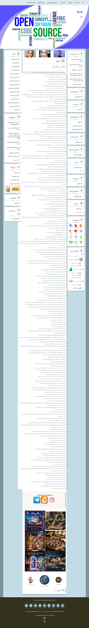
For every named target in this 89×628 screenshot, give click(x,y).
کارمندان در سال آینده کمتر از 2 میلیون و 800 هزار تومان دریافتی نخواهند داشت (47, 350)
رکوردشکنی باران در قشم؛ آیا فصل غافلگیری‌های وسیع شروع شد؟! (50, 449)
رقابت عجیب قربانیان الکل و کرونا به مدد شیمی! (55, 75)
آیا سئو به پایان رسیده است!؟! (14, 129)
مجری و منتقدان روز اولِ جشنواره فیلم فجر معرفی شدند (53, 309)
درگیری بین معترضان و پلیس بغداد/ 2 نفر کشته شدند (53, 372)
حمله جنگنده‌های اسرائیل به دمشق (57, 206)
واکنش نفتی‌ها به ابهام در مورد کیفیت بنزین (56, 479)
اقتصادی (52, 72)
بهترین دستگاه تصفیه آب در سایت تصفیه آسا (13, 123)
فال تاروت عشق (15, 99)
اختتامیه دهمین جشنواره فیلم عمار (58, 429)
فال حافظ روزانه (15, 176)
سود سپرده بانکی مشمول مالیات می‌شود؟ (56, 274)
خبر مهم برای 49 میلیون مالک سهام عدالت (56, 232)
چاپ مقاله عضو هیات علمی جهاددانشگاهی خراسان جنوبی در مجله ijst (50, 131)
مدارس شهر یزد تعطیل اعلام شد (58, 162)
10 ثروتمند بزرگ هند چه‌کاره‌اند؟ (58, 440)
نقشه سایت (37, 615)
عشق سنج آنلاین (78, 196)
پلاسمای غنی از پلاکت (14, 152)
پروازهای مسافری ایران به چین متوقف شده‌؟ (56, 197)
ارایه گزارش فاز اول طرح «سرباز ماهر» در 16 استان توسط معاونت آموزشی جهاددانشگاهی (45, 302)
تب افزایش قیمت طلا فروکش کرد (58, 446)
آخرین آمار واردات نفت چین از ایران (58, 320)
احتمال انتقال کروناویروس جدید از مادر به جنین (55, 287)
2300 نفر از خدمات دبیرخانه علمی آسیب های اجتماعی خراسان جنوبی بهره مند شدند (46, 263)
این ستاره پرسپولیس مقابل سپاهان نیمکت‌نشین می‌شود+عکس (51, 169)
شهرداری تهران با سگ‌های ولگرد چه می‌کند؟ (55, 210)
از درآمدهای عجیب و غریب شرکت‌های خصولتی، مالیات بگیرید (52, 282)
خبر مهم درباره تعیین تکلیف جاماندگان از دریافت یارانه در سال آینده (50, 110)
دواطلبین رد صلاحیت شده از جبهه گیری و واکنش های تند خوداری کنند (50, 389)
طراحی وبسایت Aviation (13, 156)
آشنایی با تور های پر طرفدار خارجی (13, 143)
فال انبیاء (80, 109)
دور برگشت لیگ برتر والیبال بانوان (58, 265)
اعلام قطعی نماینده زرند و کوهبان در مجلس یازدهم (54, 171)
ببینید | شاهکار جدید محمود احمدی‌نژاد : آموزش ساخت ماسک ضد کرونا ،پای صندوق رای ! (45, 186)
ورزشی (56, 72)
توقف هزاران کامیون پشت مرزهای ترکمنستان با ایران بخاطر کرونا (51, 151)
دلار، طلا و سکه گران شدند (59, 234)
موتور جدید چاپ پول (61, 230)
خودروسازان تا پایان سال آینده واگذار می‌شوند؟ (55, 444)
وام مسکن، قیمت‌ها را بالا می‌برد (58, 322)
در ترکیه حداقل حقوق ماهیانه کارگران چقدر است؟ (54, 455)
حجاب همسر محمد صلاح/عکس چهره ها (56, 477)
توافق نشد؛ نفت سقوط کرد (59, 103)
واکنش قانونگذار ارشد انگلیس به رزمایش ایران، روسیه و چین (51, 457)
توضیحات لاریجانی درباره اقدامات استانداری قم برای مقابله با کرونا (50, 164)
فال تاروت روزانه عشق (13, 102)
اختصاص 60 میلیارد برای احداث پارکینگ (56, 258)
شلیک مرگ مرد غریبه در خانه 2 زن (58, 451)
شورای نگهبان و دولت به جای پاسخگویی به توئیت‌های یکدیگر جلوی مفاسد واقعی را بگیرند (45, 304)
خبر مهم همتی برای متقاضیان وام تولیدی (56, 357)
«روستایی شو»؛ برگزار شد (60, 464)
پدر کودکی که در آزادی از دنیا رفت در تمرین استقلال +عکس (52, 376)
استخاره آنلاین (41, 2)
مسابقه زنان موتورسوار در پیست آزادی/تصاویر (55, 204)
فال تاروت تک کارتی (14, 73)
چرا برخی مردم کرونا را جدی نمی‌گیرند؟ (57, 77)
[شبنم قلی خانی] (30, 54)
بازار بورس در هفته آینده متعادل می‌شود (56, 442)
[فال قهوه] (55, 541)
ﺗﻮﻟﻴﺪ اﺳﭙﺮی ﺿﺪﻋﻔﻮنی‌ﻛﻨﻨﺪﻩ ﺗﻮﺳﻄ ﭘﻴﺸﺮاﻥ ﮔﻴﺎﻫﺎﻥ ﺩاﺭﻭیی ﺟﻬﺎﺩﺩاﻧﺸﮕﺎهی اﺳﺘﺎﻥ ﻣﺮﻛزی (46, 90)
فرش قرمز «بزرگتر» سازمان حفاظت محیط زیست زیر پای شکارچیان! (50, 407)
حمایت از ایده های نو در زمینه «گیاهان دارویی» (55, 344)
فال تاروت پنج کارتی (14, 84)
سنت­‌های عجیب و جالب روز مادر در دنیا (57, 228)
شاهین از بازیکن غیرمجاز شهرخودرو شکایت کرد (54, 392)
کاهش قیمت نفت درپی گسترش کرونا (57, 191)
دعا (81, 171)
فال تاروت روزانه (15, 59)
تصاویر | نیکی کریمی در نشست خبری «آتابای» (55, 271)
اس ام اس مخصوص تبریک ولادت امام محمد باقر (76, 80)
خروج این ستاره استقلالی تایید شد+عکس (56, 88)
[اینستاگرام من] (49, 606)
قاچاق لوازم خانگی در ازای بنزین (58, 488)
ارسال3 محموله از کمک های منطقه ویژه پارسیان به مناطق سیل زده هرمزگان (48, 387)
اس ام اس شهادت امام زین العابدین (76, 65)
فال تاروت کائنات (15, 70)
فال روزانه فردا (15, 218)
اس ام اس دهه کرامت (77, 70)
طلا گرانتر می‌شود (62, 193)
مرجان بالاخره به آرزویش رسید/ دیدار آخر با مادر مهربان (53, 379)
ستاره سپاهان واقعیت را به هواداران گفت (56, 125)
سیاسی (60, 72)
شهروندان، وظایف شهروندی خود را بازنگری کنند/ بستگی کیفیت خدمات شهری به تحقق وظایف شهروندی (42, 94)
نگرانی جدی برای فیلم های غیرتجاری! (57, 420)
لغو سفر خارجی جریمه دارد (59, 149)
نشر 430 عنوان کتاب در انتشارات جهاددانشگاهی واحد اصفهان (51, 300)
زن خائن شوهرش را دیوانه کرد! (58, 326)
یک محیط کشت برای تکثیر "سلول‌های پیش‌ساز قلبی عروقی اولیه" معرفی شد (48, 466)
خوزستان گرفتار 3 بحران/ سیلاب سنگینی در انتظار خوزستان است (51, 145)
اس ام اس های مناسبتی (52, 2)
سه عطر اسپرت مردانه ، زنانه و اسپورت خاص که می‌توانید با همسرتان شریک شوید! (13, 136)
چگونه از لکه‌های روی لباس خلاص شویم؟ (56, 166)
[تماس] (44, 606)
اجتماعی (47, 72)
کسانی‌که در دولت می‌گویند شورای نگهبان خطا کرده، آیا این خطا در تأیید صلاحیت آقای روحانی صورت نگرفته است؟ (43, 347)
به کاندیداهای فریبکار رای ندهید (58, 267)
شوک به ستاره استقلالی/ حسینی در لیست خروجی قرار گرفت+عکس (50, 381)
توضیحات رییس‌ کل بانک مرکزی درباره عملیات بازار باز (53, 278)
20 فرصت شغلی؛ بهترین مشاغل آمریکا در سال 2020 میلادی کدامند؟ (50, 396)
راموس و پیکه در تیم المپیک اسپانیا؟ (57, 99)
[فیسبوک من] (53, 606)
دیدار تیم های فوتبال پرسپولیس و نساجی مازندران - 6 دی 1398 (51, 473)
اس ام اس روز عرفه (77, 84)
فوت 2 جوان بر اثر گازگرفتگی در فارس (57, 285)
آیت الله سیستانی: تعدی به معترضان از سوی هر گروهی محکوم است (50, 252)
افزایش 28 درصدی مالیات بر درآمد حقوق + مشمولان (54, 486)
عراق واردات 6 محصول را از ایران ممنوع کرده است (54, 359)
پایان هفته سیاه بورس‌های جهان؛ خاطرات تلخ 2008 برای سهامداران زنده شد (48, 118)
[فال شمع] (35, 541)
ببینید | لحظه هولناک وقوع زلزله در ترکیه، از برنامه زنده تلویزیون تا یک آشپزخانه (47, 352)
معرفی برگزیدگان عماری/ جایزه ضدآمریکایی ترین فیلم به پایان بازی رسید (49, 431)
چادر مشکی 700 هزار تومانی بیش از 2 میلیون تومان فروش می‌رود (51, 317)
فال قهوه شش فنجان (77, 129)
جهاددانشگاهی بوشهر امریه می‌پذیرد (57, 175)
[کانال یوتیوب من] (31, 606)
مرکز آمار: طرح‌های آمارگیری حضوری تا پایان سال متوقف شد (52, 107)
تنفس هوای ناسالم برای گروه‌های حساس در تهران (54, 116)
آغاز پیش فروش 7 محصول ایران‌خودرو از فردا (55, 236)
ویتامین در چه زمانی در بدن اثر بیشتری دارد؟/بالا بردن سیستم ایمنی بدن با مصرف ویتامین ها (44, 134)
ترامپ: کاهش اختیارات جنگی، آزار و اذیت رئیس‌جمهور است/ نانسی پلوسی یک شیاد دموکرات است (43, 414)
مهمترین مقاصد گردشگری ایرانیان (13, 148)
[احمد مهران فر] (59, 54)
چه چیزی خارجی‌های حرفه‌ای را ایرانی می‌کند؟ (55, 475)
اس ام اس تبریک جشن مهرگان (77, 60)
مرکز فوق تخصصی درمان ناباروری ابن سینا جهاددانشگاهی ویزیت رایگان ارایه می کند (46, 260)
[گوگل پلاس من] (35, 606)
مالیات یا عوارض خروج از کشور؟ (58, 365)
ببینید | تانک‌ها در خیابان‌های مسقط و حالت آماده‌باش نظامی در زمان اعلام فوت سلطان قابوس (45, 433)
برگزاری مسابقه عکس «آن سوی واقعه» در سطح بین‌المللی (53, 341)
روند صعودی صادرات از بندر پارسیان (57, 313)
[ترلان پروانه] (44, 54)
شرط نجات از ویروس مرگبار (59, 142)
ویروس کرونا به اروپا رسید (59, 333)
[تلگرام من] (58, 606)
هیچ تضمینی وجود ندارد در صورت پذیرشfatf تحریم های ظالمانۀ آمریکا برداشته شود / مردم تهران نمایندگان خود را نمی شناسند (43, 469)
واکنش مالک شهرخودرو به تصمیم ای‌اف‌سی (56, 394)
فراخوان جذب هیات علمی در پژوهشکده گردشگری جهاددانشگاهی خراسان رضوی (47, 422)
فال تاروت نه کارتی (14, 91)
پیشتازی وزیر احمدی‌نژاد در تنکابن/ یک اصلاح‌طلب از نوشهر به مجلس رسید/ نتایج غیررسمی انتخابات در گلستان (42, 183)
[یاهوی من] (62, 606)
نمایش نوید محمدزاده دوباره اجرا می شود (56, 462)
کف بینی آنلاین (78, 142)
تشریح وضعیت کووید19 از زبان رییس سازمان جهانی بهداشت (52, 199)
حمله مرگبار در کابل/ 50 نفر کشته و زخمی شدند (55, 81)
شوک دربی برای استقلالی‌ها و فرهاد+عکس (56, 296)
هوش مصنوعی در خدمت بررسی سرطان (56, 385)
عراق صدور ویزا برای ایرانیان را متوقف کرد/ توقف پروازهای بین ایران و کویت (48, 195)
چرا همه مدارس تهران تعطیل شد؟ (58, 201)
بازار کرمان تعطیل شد (61, 112)
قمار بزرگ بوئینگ (61, 416)
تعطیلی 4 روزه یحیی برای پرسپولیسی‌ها (57, 79)
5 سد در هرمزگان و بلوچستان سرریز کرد (56, 400)
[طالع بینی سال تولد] (75, 273)
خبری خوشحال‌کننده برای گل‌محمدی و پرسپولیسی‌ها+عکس (52, 335)
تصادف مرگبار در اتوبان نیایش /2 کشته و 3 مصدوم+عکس (52, 328)
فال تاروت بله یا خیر (14, 106)
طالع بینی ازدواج (78, 154)
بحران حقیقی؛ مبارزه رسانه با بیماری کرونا (56, 127)
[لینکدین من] (26, 606)
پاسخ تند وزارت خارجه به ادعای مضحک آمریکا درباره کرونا (52, 138)
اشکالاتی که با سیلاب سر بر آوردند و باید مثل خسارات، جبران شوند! (50, 368)
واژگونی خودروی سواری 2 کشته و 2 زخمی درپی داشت (53, 453)
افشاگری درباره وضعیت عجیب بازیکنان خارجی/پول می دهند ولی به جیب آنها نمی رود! (46, 225)
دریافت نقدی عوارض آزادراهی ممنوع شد (56, 105)
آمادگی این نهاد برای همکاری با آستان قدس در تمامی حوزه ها (52, 215)
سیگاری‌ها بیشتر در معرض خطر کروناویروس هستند (54, 114)
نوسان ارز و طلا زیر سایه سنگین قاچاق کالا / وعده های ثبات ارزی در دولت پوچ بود (47, 306)
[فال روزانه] (35, 521)
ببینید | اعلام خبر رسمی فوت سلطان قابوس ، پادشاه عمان (53, 435)
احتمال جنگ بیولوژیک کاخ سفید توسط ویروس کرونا (54, 123)
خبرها (80, 11)
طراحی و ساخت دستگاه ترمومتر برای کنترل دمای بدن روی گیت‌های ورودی (49, 92)
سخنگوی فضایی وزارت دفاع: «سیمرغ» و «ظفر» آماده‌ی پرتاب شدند (50, 276)
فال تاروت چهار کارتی (14, 81)
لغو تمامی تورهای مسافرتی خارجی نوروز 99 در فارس (54, 398)
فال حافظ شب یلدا (15, 180)
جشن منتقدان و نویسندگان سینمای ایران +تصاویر (54, 293)
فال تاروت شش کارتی (14, 88)
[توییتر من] (40, 606)
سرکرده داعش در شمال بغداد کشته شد (56, 374)
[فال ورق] (35, 561)
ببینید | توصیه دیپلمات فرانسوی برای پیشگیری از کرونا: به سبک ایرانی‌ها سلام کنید (47, 140)
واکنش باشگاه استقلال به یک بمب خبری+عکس (55, 256)
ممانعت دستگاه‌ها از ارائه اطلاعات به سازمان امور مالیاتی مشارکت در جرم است (48, 315)
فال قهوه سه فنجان (77, 125)
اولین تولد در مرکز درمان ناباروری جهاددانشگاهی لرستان (53, 383)
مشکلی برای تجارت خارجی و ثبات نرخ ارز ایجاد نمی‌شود (53, 188)
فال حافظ (77, 2)
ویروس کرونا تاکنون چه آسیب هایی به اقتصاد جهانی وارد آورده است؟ (50, 363)
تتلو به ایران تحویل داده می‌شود (58, 324)
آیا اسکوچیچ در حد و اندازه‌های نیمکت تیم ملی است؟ (54, 269)
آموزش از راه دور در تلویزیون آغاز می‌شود (56, 153)
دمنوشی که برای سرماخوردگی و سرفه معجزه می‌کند (54, 86)
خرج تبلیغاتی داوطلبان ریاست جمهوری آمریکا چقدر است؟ (53, 254)
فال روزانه (62, 2)
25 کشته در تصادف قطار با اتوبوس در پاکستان (55, 120)
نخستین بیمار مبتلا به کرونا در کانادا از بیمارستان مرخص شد (52, 291)
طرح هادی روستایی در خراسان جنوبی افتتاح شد (55, 484)
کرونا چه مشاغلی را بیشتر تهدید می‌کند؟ (56, 147)
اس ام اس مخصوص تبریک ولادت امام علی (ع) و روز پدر (76, 74)
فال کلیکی (79, 183)
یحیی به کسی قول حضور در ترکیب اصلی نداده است (54, 355)
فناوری (43, 72)
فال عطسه (16, 203)
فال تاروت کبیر (15, 62)
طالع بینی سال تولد (77, 288)
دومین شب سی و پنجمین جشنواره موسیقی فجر (55, 223)
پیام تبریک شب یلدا (14, 183)
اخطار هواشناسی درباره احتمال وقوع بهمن (56, 247)
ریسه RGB (79, 209)
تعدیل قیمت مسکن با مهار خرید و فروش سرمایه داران (53, 136)
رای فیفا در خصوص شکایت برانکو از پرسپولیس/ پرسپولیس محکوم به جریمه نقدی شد (46, 96)
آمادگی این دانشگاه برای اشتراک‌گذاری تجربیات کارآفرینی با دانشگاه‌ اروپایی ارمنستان (46, 173)
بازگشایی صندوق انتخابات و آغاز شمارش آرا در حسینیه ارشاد (51, 180)
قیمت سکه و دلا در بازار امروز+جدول (57, 411)
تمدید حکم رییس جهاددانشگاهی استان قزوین (55, 129)
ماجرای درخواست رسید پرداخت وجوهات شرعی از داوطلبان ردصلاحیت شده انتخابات (46, 330)
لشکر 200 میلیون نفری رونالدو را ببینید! (56, 311)
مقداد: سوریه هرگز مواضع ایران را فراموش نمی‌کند (54, 208)
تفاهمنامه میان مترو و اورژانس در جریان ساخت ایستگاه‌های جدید (51, 418)
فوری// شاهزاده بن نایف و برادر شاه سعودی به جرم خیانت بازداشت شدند (48, 101)
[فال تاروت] (55, 521)
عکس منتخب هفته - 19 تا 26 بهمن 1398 (56, 221)
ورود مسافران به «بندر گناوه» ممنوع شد (56, 83)
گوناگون (39, 72)
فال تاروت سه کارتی (14, 77)
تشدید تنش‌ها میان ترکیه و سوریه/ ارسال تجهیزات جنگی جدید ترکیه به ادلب (48, 250)
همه (64, 72)
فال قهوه (80, 122)
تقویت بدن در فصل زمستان (59, 409)
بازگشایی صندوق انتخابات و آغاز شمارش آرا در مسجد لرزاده (52, 177)
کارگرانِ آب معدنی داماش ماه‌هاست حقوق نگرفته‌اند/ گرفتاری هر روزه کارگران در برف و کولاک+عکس (42, 403)
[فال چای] (55, 561)
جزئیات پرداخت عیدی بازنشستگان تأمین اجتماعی (54, 280)
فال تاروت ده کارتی (14, 95)
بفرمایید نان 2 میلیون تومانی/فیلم (58, 361)
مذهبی (34, 72)
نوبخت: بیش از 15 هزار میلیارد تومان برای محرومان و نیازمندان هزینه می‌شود (48, 481)
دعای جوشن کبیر (78, 167)
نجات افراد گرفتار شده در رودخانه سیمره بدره (55, 289)
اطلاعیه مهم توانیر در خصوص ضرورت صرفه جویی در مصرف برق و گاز (50, 239)
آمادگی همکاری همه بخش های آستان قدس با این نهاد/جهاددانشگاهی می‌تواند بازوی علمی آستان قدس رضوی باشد (42, 218)
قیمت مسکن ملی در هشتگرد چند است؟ (56, 438)
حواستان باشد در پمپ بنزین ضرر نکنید (56, 405)
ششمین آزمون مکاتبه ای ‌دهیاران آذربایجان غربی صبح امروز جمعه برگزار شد (48, 460)
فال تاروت (70, 2)
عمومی (55, 590)
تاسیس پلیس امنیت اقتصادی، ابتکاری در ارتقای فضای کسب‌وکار (51, 370)
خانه (83, 2)
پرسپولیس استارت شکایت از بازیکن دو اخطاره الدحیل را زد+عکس (50, 212)
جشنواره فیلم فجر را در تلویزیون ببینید (57, 298)
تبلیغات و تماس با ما (30, 2)
